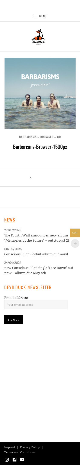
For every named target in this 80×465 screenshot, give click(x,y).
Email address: (16, 297)
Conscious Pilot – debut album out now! (36, 253)
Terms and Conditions (20, 452)
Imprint (9, 447)
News (9, 219)
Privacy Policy (30, 447)
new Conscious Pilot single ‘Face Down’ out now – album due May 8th (38, 270)
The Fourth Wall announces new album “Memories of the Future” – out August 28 (37, 238)
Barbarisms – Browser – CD (40, 136)
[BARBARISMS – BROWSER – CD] (31, 178)
